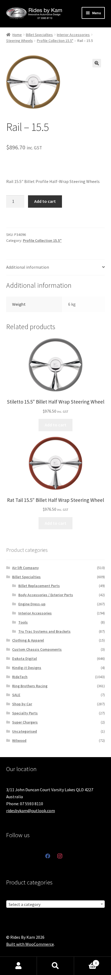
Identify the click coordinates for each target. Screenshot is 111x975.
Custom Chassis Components (37, 649)
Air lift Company (25, 567)
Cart (85, 961)
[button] (96, 63)
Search (55, 966)
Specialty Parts (25, 713)
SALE (16, 694)
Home (17, 34)
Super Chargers (25, 722)
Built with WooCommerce (30, 944)
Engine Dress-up (32, 604)
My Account (18, 966)
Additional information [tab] (27, 267)
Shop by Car (22, 703)
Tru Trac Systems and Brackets (44, 631)
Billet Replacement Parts (39, 585)
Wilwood (19, 740)
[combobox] (55, 904)
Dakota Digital (24, 658)
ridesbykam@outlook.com (30, 810)
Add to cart (45, 201)
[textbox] (55, 904)
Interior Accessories (73, 34)
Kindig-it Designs (26, 667)
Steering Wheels (19, 40)
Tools (23, 622)
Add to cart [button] (55, 424)
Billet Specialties (39, 34)
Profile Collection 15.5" (55, 40)
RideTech (19, 676)
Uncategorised (24, 731)
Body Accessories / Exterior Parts (45, 594)
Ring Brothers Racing (29, 685)
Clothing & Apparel (28, 640)
